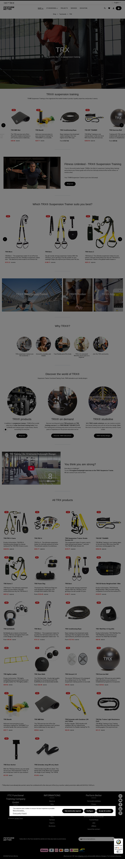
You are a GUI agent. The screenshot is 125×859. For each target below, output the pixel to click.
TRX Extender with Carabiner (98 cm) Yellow (76, 720)
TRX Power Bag (39, 584)
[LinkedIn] (120, 809)
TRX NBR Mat (8, 130)
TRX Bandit (32, 130)
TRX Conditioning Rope (61, 130)
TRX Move (8, 252)
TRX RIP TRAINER (83, 130)
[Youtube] (120, 800)
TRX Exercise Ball (108, 130)
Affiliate (93, 826)
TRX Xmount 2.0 (71, 674)
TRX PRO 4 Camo (10, 538)
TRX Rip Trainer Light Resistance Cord (108, 720)
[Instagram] (120, 796)
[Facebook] (120, 805)
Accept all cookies (105, 811)
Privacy (94, 804)
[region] (62, 125)
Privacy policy (17, 813)
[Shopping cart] (118, 8)
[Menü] (122, 840)
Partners (52, 820)
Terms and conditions (94, 801)
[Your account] (113, 8)
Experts (52, 823)
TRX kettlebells (9, 629)
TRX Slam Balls (39, 674)
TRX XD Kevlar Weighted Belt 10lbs (108, 584)
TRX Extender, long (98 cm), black (46, 765)
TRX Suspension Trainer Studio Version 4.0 (76, 539)
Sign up (12, 2)
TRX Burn (48, 252)
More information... (19, 810)
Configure (90, 811)
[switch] (119, 851)
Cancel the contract (94, 829)
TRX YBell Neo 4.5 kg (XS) (105, 629)
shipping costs (82, 856)
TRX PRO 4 (38, 538)
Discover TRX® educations (62, 435)
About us (52, 801)
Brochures (52, 826)
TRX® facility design (103, 435)
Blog (52, 816)
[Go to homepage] (9, 8)
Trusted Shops (93, 820)
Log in (6, 2)
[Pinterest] (120, 813)
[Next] (122, 125)
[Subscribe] (113, 839)
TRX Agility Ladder (10, 674)
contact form (18, 818)
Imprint (24, 813)
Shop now (70, 184)
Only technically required (73, 811)
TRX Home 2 (89, 252)
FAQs (52, 804)
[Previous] (3, 125)
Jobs (93, 823)
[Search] (105, 8)
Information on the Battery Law (94, 816)
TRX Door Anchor (10, 765)
